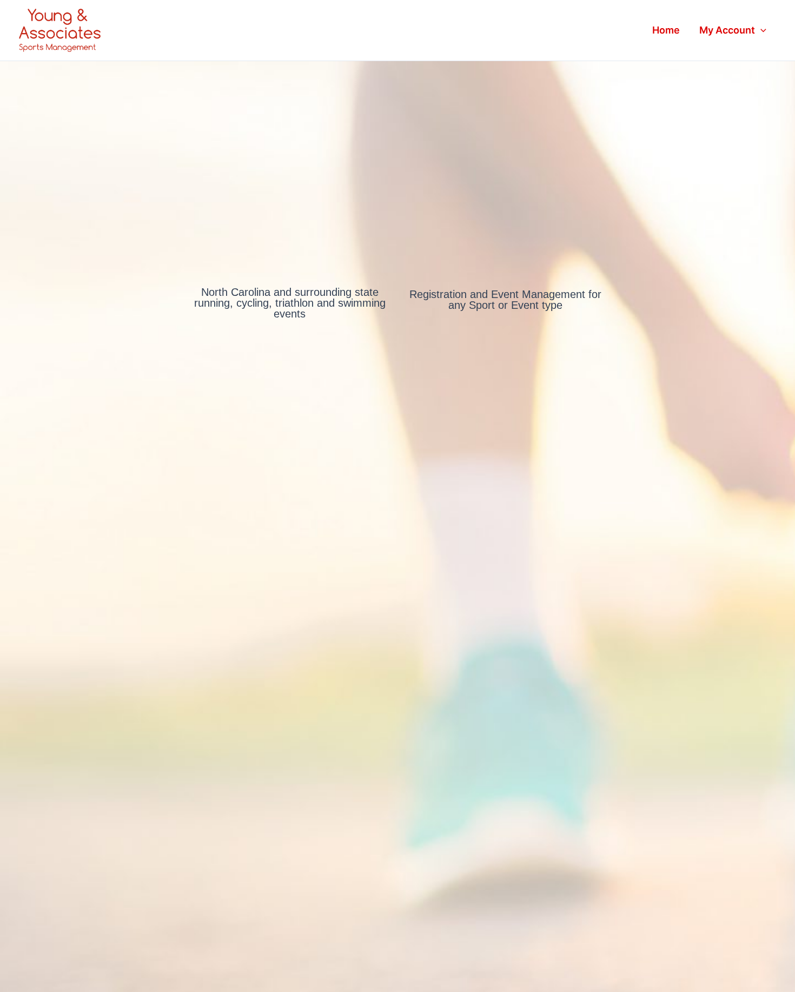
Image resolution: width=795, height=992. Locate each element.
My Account (727, 30)
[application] (760, 30)
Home (666, 30)
